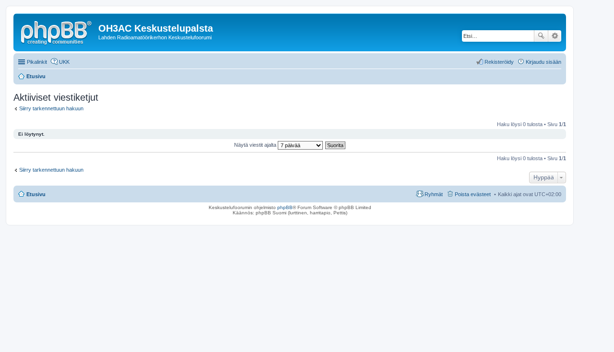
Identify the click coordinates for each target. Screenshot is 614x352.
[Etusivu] (57, 31)
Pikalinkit (37, 62)
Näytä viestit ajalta (256, 145)
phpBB (285, 207)
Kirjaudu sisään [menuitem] (543, 62)
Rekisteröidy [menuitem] (499, 62)
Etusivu (36, 194)
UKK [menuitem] (64, 62)
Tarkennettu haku (554, 36)
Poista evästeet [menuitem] (473, 194)
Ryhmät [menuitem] (434, 194)
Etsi (541, 36)
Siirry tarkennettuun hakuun (51, 108)
